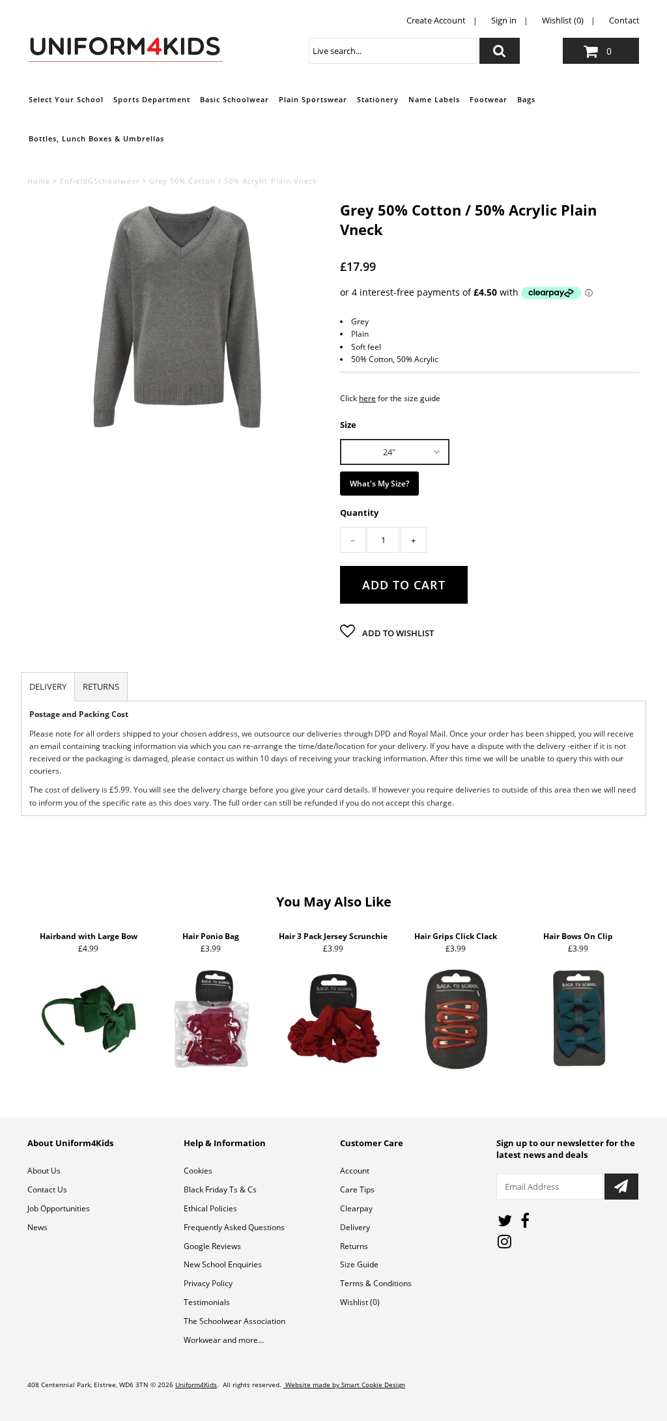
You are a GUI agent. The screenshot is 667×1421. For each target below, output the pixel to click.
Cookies (198, 1170)
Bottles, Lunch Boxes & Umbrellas (96, 138)
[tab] (48, 686)
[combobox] (393, 51)
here (367, 398)
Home (38, 181)
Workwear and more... (224, 1339)
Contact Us (47, 1189)
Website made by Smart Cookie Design (344, 1384)
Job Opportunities (58, 1208)
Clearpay (356, 1208)
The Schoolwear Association (234, 1321)
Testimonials (207, 1302)
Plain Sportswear (313, 99)
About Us (44, 1170)
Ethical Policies (210, 1208)
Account (354, 1170)
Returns (354, 1246)
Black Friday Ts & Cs (220, 1189)
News (37, 1227)
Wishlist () (360, 1302)
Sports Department (151, 99)
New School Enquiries (223, 1264)
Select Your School (66, 99)
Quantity (359, 513)
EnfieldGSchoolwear (99, 181)
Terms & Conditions (376, 1283)
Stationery (378, 99)
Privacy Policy (208, 1283)
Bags (526, 99)
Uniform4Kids (196, 1384)
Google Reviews (212, 1246)
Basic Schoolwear (234, 99)
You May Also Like (333, 901)
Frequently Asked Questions (234, 1227)
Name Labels (434, 99)
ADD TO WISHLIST (397, 633)
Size (348, 424)
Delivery (355, 1227)
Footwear (488, 99)
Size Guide (359, 1264)
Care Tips (357, 1189)
